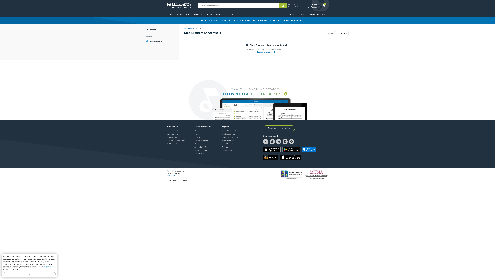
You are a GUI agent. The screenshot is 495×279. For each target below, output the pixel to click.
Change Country (172, 175)
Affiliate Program (201, 141)
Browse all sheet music (266, 52)
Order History (172, 134)
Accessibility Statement (203, 147)
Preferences (172, 137)
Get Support (172, 144)
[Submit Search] (283, 5)
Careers (197, 131)
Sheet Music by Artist (230, 131)
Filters (151, 30)
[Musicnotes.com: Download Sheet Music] (179, 5)
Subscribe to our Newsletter (279, 128)
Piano (171, 14)
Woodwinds (198, 14)
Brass (209, 14)
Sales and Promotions (231, 141)
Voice (188, 14)
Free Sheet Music (229, 144)
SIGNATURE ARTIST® (230, 137)
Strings (218, 14)
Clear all (174, 30)
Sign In (316, 4)
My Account (313, 7)
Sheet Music (189, 29)
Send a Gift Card (294, 7)
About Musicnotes (202, 127)
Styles (230, 14)
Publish (197, 137)
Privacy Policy (199, 153)
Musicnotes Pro (293, 5)
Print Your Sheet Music (176, 141)
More (304, 15)
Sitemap (225, 147)
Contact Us (198, 144)
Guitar (179, 14)
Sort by (331, 33)
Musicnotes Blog (229, 134)
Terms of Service (201, 150)
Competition (227, 150)
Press (196, 134)
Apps (292, 14)
